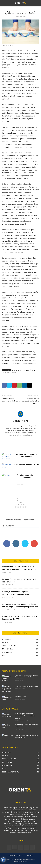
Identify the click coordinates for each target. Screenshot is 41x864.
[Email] (29, 385)
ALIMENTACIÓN (16, 370)
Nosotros (20, 855)
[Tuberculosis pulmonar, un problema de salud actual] (7, 738)
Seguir (16, 541)
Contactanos (29, 855)
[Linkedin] (24, 385)
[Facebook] (4, 385)
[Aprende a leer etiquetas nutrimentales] (7, 457)
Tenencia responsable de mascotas (26, 686)
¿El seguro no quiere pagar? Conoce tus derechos (26, 677)
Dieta (33, 370)
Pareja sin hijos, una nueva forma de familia (26, 726)
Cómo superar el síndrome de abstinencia (11, 400)
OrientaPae (11, 855)
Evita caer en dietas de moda (26, 465)
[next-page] (22, 485)
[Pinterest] (14, 385)
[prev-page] (18, 485)
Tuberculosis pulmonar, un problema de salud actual (26, 736)
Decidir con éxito (20, 697)
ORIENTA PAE (20, 420)
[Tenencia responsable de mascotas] (7, 689)
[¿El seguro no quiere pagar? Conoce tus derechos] (7, 678)
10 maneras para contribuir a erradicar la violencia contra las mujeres (25, 716)
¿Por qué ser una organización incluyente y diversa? (30, 401)
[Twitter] (9, 385)
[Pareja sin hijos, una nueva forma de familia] (7, 727)
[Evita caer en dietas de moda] (7, 467)
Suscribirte (34, 541)
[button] (3, 3)
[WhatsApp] (19, 385)
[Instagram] (14, 847)
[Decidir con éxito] (7, 699)
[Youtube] (32, 847)
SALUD (14, 373)
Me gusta (6, 541)
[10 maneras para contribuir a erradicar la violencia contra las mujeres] (7, 716)
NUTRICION (6, 373)
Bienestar (27, 370)
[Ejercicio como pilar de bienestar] (7, 477)
